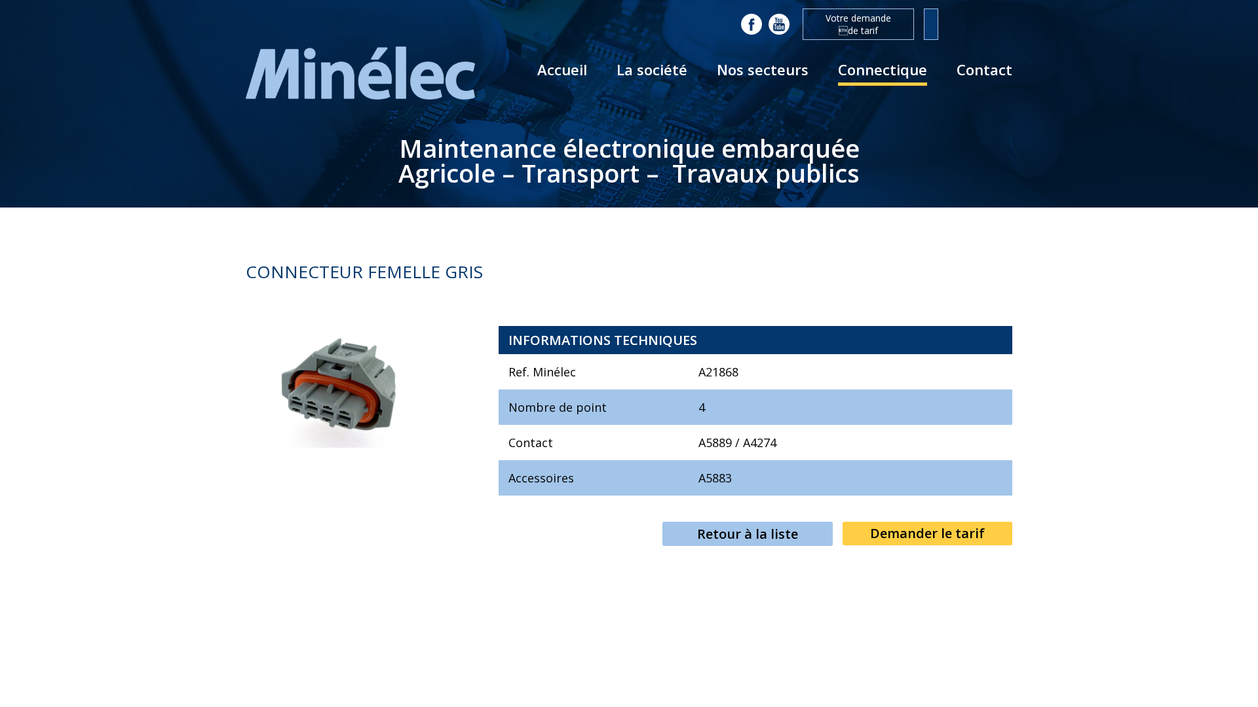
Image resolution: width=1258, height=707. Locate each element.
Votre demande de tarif (858, 24)
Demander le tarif (927, 533)
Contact (984, 69)
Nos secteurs (763, 69)
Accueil (562, 69)
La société (652, 69)
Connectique (882, 69)
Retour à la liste (747, 534)
